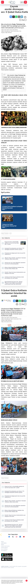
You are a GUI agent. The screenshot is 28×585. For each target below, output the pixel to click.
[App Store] (14, 559)
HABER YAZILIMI (4, 566)
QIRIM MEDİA (4, 543)
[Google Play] (14, 555)
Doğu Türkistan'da (18, 24)
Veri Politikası (4, 550)
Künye (2, 541)
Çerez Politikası (4, 549)
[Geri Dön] (2, 2)
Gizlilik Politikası (4, 547)
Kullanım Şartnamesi (5, 546)
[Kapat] (26, 581)
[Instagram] (16, 536)
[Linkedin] (20, 536)
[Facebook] (9, 536)
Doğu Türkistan (16, 134)
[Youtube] (23, 536)
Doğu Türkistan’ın (6, 343)
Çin (2, 24)
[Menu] (25, 2)
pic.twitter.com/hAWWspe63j (17, 84)
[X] (12, 536)
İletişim (2, 544)
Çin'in (14, 312)
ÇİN (2, 95)
